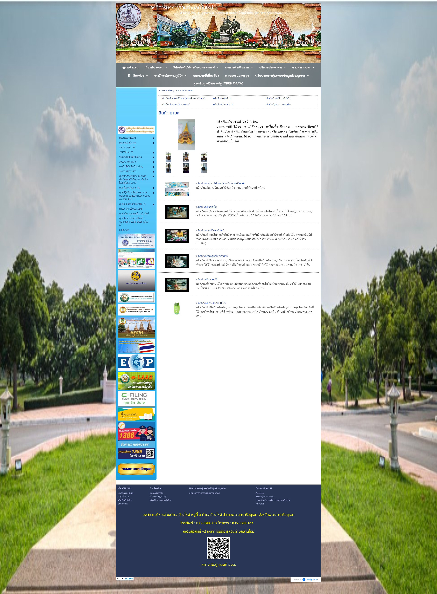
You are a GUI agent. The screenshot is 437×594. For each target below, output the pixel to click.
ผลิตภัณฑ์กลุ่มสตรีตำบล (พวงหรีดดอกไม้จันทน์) (220, 183)
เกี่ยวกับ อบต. (173, 91)
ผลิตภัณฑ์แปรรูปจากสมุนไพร (210, 303)
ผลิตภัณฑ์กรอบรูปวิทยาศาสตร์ (212, 256)
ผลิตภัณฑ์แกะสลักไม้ (206, 207)
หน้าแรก (162, 91)
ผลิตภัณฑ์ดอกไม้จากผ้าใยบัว (210, 231)
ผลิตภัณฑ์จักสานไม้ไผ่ (207, 280)
